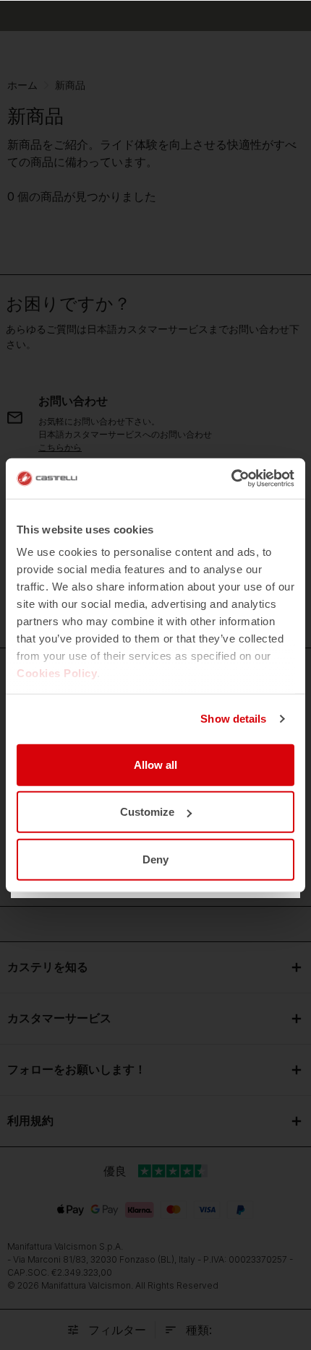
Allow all (155, 764)
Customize (147, 812)
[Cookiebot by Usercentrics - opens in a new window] (231, 478)
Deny (155, 859)
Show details (233, 719)
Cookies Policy (57, 673)
